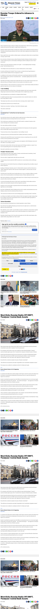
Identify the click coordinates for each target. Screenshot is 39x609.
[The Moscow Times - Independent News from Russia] (10, 3)
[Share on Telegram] (30, 18)
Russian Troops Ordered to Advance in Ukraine (17, 14)
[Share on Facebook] (27, 18)
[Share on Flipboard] (36, 18)
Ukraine (8, 220)
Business (15, 7)
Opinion (19, 7)
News (3, 7)
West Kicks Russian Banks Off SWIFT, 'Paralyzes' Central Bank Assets (17, 316)
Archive (31, 7)
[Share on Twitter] (28, 18)
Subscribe (35, 229)
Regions (10, 7)
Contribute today (32, 3)
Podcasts (27, 7)
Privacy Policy (10, 231)
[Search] (38, 8)
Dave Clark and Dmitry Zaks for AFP (7, 17)
